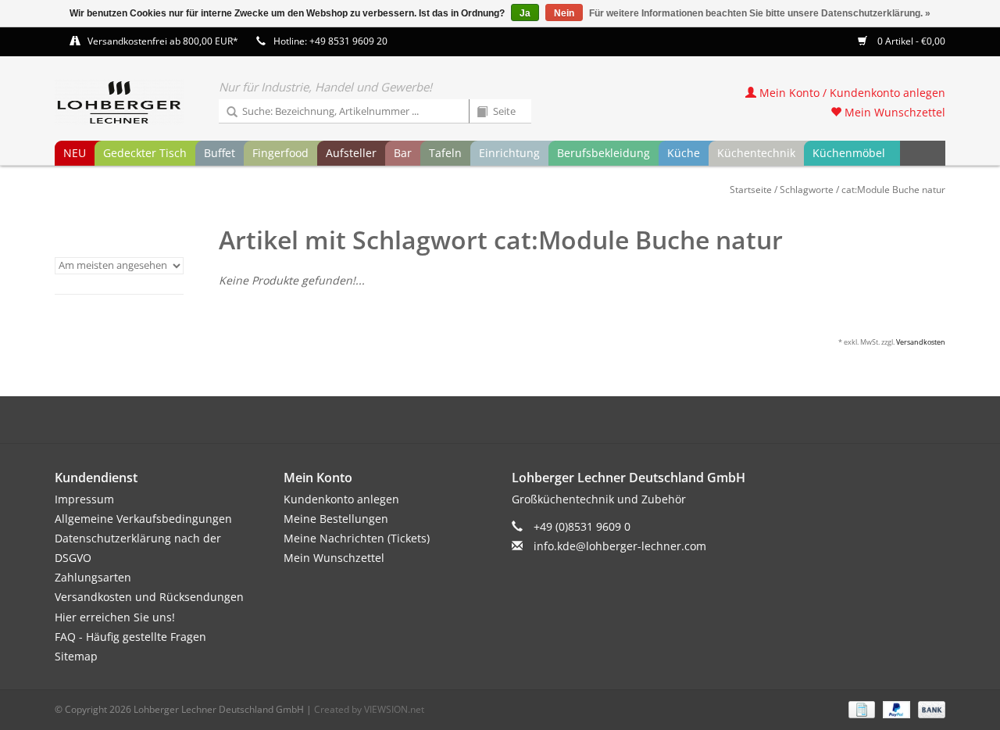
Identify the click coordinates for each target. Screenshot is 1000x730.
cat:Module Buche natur (893, 189)
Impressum (84, 499)
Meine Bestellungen (336, 518)
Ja (525, 13)
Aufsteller (351, 152)
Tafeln (445, 152)
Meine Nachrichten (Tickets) (357, 538)
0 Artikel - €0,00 (910, 41)
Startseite (751, 189)
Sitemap (76, 656)
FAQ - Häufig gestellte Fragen (130, 636)
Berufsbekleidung (603, 152)
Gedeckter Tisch (145, 152)
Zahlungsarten (93, 577)
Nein (564, 13)
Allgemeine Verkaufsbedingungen (143, 518)
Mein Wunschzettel (893, 112)
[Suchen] (226, 112)
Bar (403, 152)
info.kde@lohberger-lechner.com (620, 546)
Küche (683, 152)
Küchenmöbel (848, 152)
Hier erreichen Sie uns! (115, 617)
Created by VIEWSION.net (369, 709)
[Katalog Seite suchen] (476, 112)
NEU (74, 152)
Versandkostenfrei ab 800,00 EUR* (163, 41)
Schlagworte (807, 189)
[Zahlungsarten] (860, 708)
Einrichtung (509, 152)
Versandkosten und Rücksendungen (149, 596)
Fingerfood (280, 152)
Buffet (219, 152)
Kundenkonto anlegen (341, 499)
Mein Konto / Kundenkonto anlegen (850, 92)
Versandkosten (920, 342)
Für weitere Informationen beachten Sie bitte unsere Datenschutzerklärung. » (759, 13)
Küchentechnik (756, 152)
